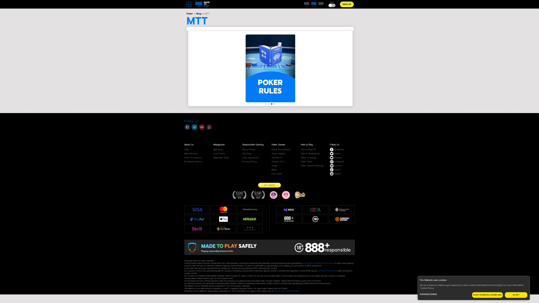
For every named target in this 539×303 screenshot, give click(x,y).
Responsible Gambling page (287, 291)
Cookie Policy (427, 288)
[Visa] (197, 209)
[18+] (315, 219)
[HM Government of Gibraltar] (342, 209)
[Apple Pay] (223, 219)
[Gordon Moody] (342, 219)
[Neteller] (249, 219)
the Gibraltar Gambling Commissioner (318, 263)
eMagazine (219, 144)
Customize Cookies (428, 294)
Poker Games (278, 144)
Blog (198, 13)
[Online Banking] (249, 210)
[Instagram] (209, 127)
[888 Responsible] (288, 219)
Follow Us (334, 144)
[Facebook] (187, 127)
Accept (516, 295)
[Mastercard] (223, 209)
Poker (190, 13)
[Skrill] (197, 228)
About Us (189, 144)
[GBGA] (315, 210)
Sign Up (346, 4)
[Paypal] (197, 219)
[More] (250, 228)
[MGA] (289, 209)
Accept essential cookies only (487, 295)
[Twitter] (194, 127)
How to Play (307, 144)
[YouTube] (202, 127)
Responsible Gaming (253, 144)
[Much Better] (223, 228)
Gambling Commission (327, 271)
